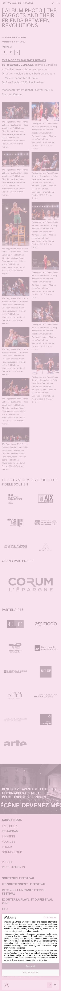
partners (17, 922)
